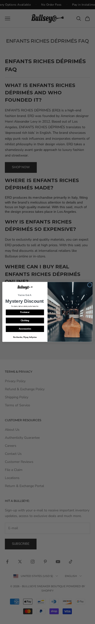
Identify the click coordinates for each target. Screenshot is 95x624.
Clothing (25, 321)
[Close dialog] (90, 285)
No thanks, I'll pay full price (25, 337)
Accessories (25, 329)
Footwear (24, 312)
